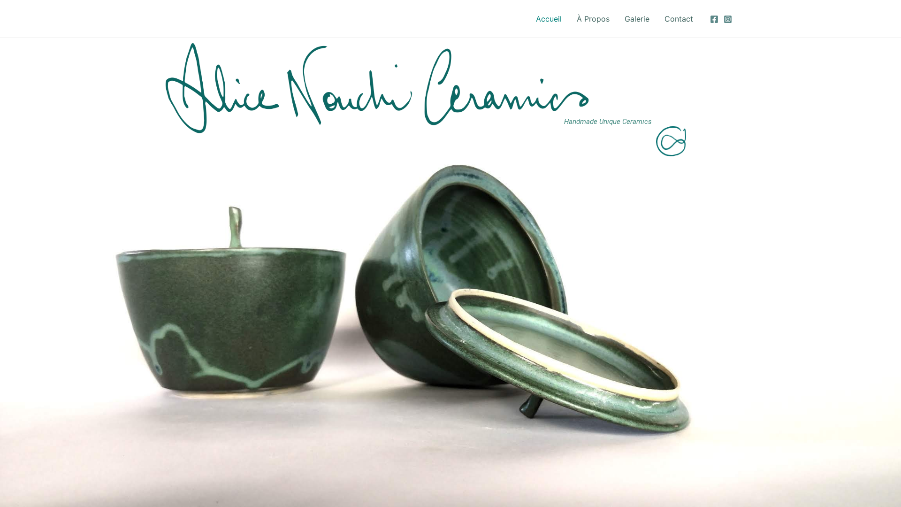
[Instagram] (728, 19)
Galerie (637, 18)
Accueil (549, 18)
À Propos (593, 18)
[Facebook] (714, 19)
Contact (678, 18)
